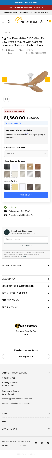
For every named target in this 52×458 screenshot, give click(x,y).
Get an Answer (26, 246)
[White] (15, 166)
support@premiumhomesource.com (17, 398)
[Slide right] (47, 79)
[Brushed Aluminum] (30, 174)
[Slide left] (4, 79)
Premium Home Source (28, 454)
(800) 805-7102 (8, 378)
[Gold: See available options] (15, 187)
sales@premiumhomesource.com (16, 403)
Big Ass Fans (11, 51)
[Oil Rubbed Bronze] (30, 187)
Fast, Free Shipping (25, 12)
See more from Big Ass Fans (26, 333)
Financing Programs (41, 12)
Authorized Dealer (10, 12)
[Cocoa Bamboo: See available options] (38, 166)
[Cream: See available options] (15, 174)
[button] (3, 21)
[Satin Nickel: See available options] (7, 174)
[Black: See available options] (7, 166)
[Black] (7, 187)
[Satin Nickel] (38, 187)
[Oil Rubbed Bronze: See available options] (38, 174)
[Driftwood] (22, 174)
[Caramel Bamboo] (30, 166)
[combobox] (26, 153)
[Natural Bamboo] (22, 166)
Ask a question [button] (26, 356)
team (24, 256)
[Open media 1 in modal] (26, 79)
